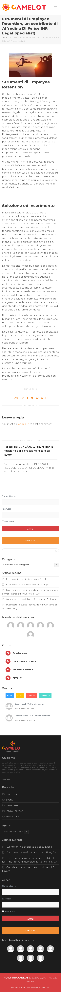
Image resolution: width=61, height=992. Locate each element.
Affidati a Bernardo (22, 669)
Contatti (32, 978)
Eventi (9, 799)
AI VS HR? (17, 678)
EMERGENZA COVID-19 (24, 661)
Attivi (19, 696)
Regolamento (19, 653)
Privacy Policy (42, 978)
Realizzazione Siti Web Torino (39, 987)
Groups (7, 688)
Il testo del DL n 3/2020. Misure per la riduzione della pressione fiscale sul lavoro (28, 450)
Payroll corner (14, 811)
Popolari (31, 696)
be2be (22, 987)
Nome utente (8, 496)
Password (6, 508)
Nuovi (9, 696)
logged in (23, 424)
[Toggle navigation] (56, 7)
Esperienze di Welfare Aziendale (29, 704)
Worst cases (13, 816)
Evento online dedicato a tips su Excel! (26, 579)
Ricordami (9, 521)
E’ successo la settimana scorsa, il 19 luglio (27, 584)
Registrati (30, 540)
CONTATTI (6, 779)
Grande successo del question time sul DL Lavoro (31, 599)
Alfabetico (45, 696)
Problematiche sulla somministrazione (32, 715)
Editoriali (11, 794)
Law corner (12, 805)
